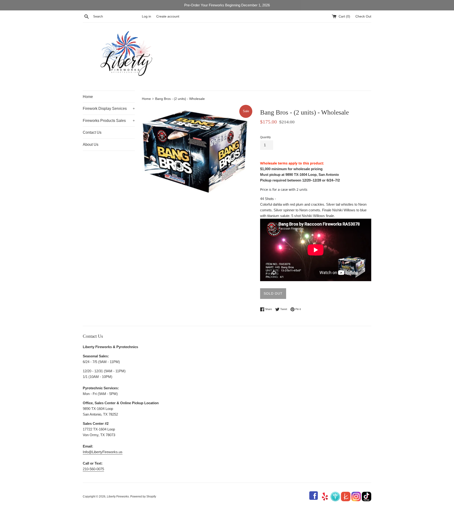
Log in (146, 16)
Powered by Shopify (143, 496)
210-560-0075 (93, 469)
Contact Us (92, 132)
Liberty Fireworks (118, 496)
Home (88, 97)
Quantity (265, 137)
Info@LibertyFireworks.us (102, 452)
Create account (167, 16)
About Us (90, 144)
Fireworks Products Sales (109, 121)
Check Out (363, 16)
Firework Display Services (109, 108)
